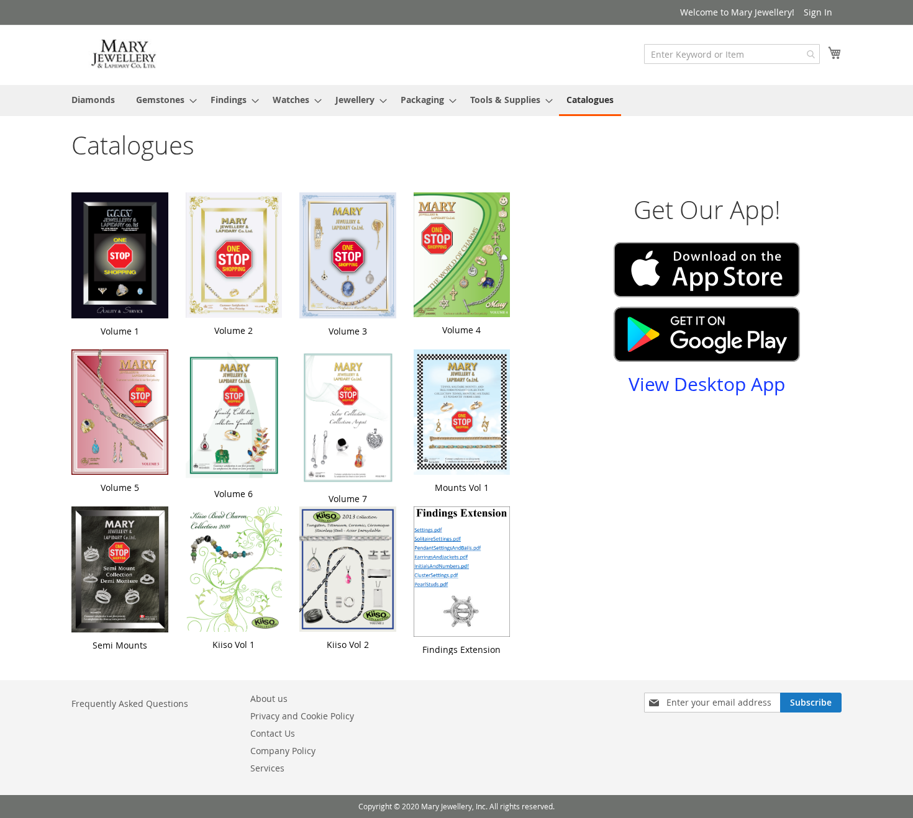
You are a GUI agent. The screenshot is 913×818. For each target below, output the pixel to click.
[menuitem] (93, 99)
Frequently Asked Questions (129, 703)
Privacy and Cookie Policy (302, 716)
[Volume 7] (347, 419)
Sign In (818, 12)
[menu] (456, 100)
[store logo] (124, 54)
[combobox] (732, 54)
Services (267, 768)
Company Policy (283, 751)
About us (269, 698)
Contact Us (272, 733)
